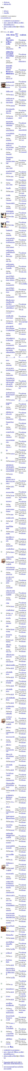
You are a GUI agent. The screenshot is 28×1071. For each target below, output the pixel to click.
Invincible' (8, 623)
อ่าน (17, 36)
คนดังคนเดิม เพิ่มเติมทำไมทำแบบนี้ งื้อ (10, 835)
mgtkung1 (8, 409)
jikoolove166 (9, 545)
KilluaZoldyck (9, 48)
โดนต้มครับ (9, 230)
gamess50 (8, 878)
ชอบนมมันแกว (10, 989)
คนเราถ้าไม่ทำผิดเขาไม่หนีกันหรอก (10, 290)
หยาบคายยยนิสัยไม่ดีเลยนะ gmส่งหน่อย (10, 123)
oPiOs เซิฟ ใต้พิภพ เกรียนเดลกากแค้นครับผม (10, 328)
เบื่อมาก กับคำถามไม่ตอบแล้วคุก (10, 756)
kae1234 (12, 761)
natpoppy (8, 335)
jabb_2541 (8, 261)
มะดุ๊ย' (22, 486)
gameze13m (9, 574)
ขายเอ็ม (8, 195)
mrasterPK (8, 140)
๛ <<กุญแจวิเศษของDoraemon (10, 1010)
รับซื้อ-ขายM (9, 91)
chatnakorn (9, 437)
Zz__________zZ (10, 357)
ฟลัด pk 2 (8, 727)
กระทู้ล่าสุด (23, 34)
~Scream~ (23, 446)
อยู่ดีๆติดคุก (9, 1039)
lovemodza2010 (10, 285)
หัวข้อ (8, 34)
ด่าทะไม (8, 618)
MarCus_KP (9, 78)
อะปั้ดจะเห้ (9, 953)
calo (22, 309)
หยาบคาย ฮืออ (10, 492)
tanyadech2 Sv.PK (9, 403)
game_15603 (9, 168)
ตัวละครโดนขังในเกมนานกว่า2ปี (10, 1018)
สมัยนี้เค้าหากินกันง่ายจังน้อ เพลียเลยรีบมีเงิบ (10, 350)
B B (11, 474)
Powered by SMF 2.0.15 (10, 1062)
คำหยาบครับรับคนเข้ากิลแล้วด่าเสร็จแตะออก (10, 240)
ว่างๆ (22, 140)
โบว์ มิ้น (12, 949)
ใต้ (6, 450)
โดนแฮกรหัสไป (10, 203)
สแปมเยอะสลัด (10, 82)
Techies (12, 931)
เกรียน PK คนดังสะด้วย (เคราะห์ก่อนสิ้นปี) (10, 592)
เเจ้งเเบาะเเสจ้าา (10, 895)
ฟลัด (7, 626)
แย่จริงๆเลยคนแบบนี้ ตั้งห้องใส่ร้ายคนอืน (10, 266)
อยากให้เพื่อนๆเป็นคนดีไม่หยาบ (10, 944)
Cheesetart (8, 200)
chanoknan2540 (10, 780)
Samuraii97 (9, 154)
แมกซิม (12, 790)
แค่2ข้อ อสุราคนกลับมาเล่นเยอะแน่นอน (10, 100)
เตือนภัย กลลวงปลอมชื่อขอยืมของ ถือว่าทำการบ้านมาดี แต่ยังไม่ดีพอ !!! (10, 304)
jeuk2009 (8, 208)
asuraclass (8, 599)
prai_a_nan (9, 900)
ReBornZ (23, 185)
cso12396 (8, 506)
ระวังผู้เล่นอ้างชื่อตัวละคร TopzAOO (10, 797)
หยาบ (7, 360)
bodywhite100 (9, 661)
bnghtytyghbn (9, 375)
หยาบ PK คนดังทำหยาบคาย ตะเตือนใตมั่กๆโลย (10, 915)
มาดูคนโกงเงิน (10, 432)
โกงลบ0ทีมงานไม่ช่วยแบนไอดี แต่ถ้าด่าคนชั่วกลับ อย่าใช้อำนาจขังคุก (10, 382)
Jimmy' (23, 437)
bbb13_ (12, 94)
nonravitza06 (9, 587)
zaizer (11, 176)
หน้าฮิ (12, 668)
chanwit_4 (8, 447)
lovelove (12, 400)
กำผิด (7, 603)
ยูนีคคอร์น (24, 218)
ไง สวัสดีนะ (24, 283)
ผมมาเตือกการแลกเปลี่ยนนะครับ (10, 539)
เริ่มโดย (12, 34)
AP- (11, 859)
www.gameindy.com (6, 17)
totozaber (8, 1043)
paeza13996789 (10, 130)
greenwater (9, 365)
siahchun (12, 105)
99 (8, 32)
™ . (22, 166)
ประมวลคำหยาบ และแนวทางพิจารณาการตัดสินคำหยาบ (10, 69)
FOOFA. (23, 507)
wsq (11, 984)
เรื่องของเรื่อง (9, 935)
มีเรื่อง (7, 221)
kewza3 (12, 830)
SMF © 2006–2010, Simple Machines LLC (13, 1063)
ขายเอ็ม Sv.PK (10, 518)
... (7, 32)
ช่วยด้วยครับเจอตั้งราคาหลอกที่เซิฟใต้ (10, 394)
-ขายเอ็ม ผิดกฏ (10, 549)
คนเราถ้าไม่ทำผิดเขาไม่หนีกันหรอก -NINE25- (10, 278)
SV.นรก (8, 996)
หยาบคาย (8, 501)
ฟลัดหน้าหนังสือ (10, 665)
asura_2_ (12, 1023)
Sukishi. (12, 938)
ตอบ (16, 34)
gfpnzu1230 (24, 375)
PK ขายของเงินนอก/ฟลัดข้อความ (10, 111)
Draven (12, 606)
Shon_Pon (8, 651)
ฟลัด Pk (8, 807)
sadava (12, 821)
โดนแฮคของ (9, 179)
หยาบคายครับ (10, 873)
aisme (11, 514)
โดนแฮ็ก (8, 188)
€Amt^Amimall (10, 247)
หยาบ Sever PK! (10, 737)
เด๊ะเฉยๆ (23, 523)
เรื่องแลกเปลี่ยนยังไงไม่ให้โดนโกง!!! (10, 785)
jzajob (11, 191)
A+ (11, 956)
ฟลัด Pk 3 (8, 745)
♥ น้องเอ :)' (24, 227)
